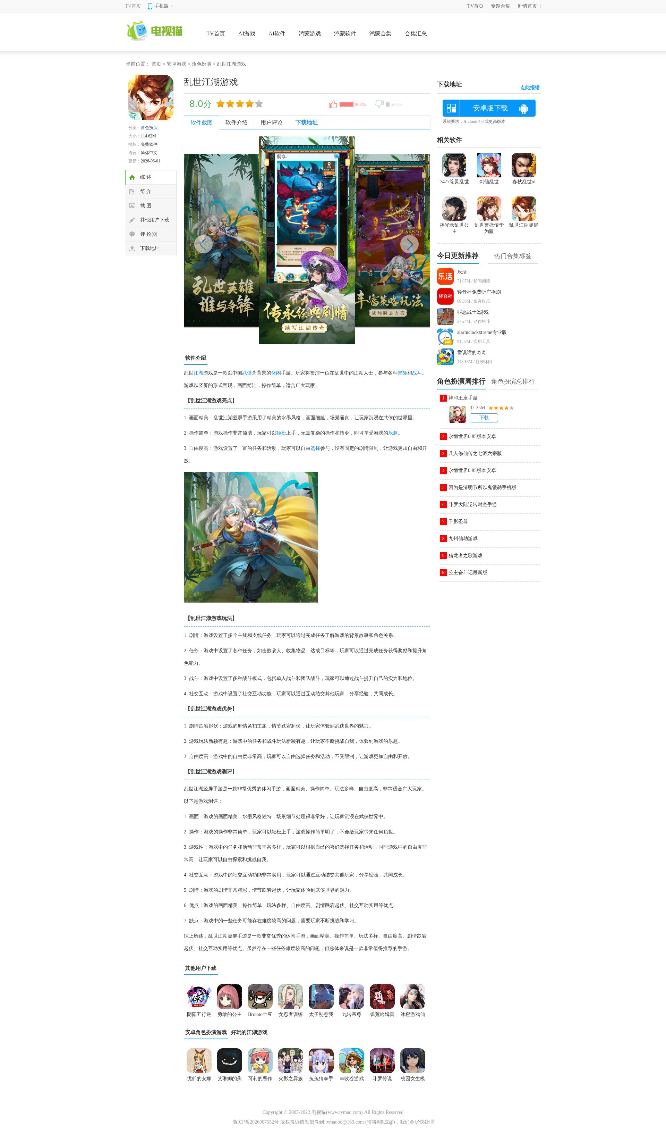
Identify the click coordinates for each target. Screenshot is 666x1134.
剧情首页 (527, 6)
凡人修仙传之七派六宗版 (475, 453)
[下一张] (368, 240)
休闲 (276, 373)
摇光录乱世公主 (454, 228)
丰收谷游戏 (352, 1078)
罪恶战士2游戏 (473, 312)
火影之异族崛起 (291, 1081)
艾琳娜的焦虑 (229, 1081)
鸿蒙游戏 (310, 33)
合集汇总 (416, 33)
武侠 (247, 373)
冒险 (402, 373)
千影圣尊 (458, 521)
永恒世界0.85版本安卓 (472, 436)
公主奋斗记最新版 (468, 572)
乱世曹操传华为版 (489, 228)
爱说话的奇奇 (471, 352)
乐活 (462, 272)
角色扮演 (201, 64)
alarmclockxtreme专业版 (482, 332)
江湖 (198, 373)
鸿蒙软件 (345, 33)
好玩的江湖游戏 (249, 1032)
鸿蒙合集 (380, 33)
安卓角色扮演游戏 (206, 1032)
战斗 (417, 373)
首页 (156, 64)
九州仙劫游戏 (463, 538)
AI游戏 (246, 33)
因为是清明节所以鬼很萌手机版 (482, 487)
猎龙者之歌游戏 (466, 555)
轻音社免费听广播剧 (479, 292)
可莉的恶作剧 (260, 1081)
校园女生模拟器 (413, 1081)
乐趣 (393, 433)
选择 (315, 448)
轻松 (281, 433)
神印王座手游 (463, 398)
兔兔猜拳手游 (321, 1081)
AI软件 (276, 33)
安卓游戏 (176, 64)
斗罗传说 (382, 1078)
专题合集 (500, 6)
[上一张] (245, 240)
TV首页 (133, 6)
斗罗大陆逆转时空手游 (473, 504)
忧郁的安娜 (199, 1078)
